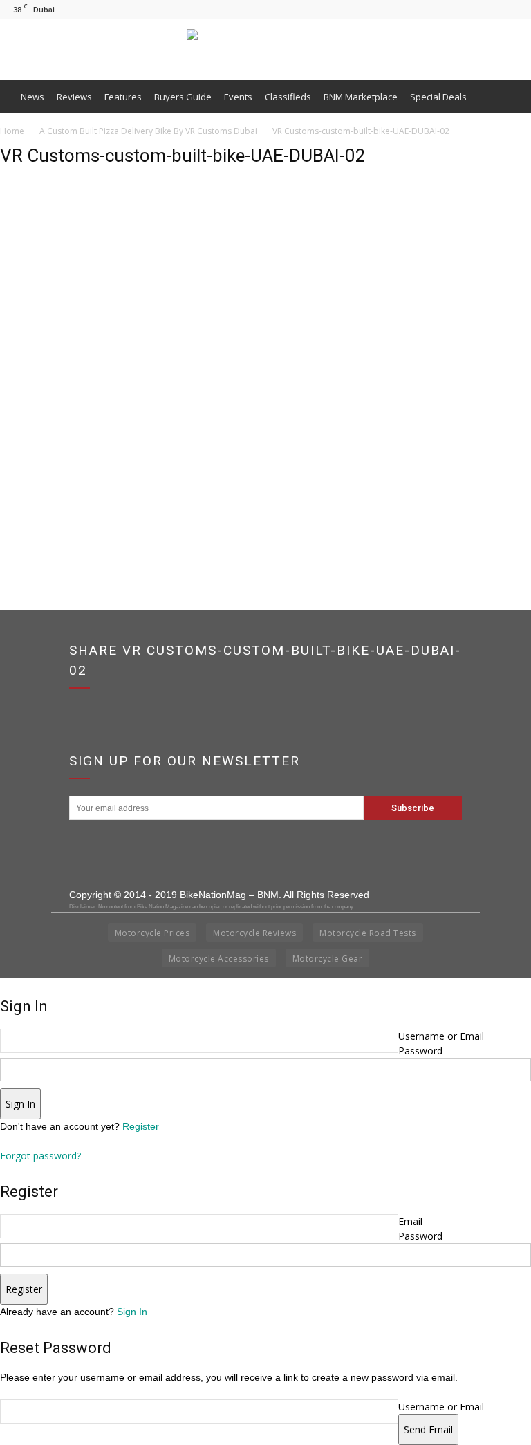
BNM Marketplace (361, 97)
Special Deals (438, 97)
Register (140, 1126)
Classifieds (288, 97)
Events (238, 97)
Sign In (132, 1311)
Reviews (74, 97)
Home (12, 131)
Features (123, 97)
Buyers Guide (183, 97)
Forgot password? (40, 1155)
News (32, 97)
